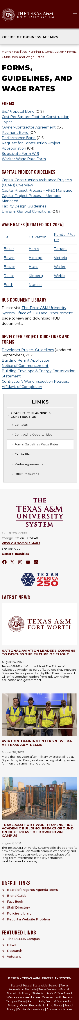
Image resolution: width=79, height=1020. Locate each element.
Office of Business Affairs (30, 37)
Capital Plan (22, 454)
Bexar (9, 249)
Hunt (33, 267)
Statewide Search (46, 985)
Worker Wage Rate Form (24, 159)
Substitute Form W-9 (20, 154)
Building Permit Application (26, 360)
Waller (60, 267)
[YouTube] (28, 562)
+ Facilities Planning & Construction (30, 414)
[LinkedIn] (36, 562)
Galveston (38, 237)
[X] (12, 562)
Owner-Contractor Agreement (29, 127)
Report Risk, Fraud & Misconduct (51, 1001)
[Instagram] (20, 562)
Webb (59, 276)
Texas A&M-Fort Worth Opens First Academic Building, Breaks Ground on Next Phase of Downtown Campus (38, 830)
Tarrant (60, 249)
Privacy (13, 1005)
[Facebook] (4, 562)
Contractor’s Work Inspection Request (35, 381)
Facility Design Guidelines (24, 206)
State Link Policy (18, 993)
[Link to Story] (39, 624)
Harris (34, 249)
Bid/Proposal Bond (18, 111)
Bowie (9, 258)
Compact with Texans (57, 997)
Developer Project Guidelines (28, 350)
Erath (8, 285)
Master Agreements (28, 464)
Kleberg (36, 276)
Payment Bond (15, 132)
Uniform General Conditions (26, 211)
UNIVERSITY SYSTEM (35, 17)
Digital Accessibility (31, 1009)
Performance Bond (19, 138)
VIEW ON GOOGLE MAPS (21, 543)
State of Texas (21, 985)
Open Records (30, 1005)
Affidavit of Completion (22, 387)
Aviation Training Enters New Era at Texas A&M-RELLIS (37, 743)
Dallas (9, 276)
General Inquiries (15, 554)
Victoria (60, 258)
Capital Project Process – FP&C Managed (37, 190)
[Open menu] (75, 15)
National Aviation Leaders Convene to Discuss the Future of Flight (38, 652)
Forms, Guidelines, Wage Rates (36, 444)
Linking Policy (53, 1005)
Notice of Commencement (25, 366)
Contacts (20, 424)
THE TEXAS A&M (35, 13)
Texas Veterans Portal (54, 989)
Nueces (35, 285)
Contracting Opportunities (33, 434)
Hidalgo (35, 258)
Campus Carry (15, 1001)
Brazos (9, 267)
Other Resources (26, 474)
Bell (7, 237)
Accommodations (59, 1009)
